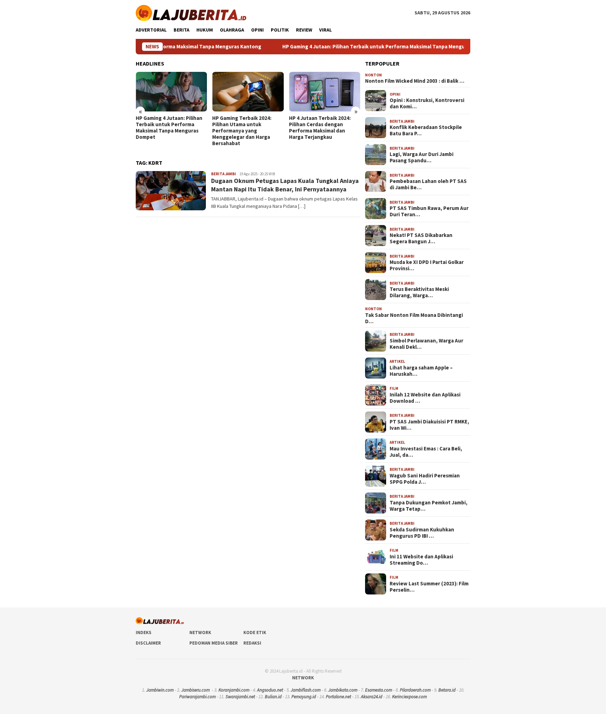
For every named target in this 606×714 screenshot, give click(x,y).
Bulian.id (273, 697)
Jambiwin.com (160, 690)
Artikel (397, 361)
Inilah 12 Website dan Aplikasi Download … (425, 398)
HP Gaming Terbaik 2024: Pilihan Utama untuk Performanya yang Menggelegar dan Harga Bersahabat (241, 131)
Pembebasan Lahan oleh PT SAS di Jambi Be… (428, 184)
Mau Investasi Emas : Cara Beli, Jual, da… (426, 452)
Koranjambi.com (233, 690)
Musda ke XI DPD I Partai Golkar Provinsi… (427, 265)
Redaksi (252, 643)
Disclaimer (148, 643)
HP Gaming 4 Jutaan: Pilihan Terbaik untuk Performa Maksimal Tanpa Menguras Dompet (358, 46)
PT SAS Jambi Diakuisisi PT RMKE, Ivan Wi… (429, 425)
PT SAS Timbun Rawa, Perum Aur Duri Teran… (429, 211)
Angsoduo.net (270, 690)
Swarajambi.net (240, 697)
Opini (395, 94)
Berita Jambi (223, 173)
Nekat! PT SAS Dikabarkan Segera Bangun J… (421, 238)
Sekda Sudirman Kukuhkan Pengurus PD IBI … (422, 532)
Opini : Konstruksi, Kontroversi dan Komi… (427, 103)
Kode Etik (254, 632)
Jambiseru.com (195, 690)
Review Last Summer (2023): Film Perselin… (429, 586)
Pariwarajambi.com (197, 697)
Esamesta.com (378, 690)
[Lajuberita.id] (191, 12)
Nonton (373, 75)
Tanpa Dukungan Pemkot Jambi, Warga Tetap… (428, 505)
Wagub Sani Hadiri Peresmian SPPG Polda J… (425, 478)
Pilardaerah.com (415, 690)
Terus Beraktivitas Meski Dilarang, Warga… (419, 292)
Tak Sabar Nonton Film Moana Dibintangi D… (414, 318)
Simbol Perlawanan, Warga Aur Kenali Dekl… (426, 344)
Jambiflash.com (306, 690)
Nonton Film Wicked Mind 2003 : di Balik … (414, 81)
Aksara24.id (371, 697)
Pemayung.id (303, 697)
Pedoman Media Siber (213, 643)
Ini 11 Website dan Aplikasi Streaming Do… (421, 559)
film (394, 388)
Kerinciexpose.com (409, 697)
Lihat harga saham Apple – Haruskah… (421, 371)
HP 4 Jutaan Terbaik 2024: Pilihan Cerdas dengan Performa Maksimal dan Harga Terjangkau (320, 127)
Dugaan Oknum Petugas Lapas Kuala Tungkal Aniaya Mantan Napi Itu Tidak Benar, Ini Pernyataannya (285, 185)
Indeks (144, 632)
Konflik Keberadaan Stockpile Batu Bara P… (426, 130)
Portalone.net (338, 697)
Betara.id (447, 690)
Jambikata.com (342, 690)
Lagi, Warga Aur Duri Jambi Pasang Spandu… (421, 157)
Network (200, 632)
